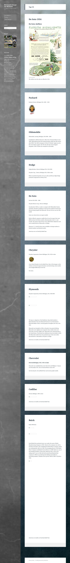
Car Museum (9, 64)
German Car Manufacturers (10, 71)
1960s (10, 57)
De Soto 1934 (35, 19)
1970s (14, 57)
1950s (6, 57)
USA (12, 79)
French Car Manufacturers (8, 70)
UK (5, 79)
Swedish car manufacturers (7, 78)
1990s (8, 59)
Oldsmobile (34, 132)
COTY (13, 65)
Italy (15, 74)
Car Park (6, 17)
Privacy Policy (31, 560)
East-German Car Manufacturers (9, 68)
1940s (11, 55)
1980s (5, 59)
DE (13, 66)
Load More (45, 550)
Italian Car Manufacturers (9, 74)
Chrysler (33, 250)
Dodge (32, 164)
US (11, 79)
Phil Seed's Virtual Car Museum (10, 5)
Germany (5, 73)
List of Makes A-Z (7, 15)
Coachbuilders (10, 65)
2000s (10, 59)
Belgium (13, 59)
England (5, 69)
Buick (32, 420)
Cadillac (33, 389)
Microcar (5, 76)
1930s (7, 55)
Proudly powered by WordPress (41, 560)
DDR (11, 66)
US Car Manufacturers (9, 81)
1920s (5, 55)
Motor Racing (9, 76)
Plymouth (34, 289)
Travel (13, 78)
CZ (14, 65)
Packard (33, 97)
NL (12, 76)
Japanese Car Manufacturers (8, 75)
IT (7, 73)
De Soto (32, 196)
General (15, 70)
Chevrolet (34, 358)
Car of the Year (6, 65)
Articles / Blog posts (8, 19)
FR (7, 69)
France (9, 69)
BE (11, 59)
